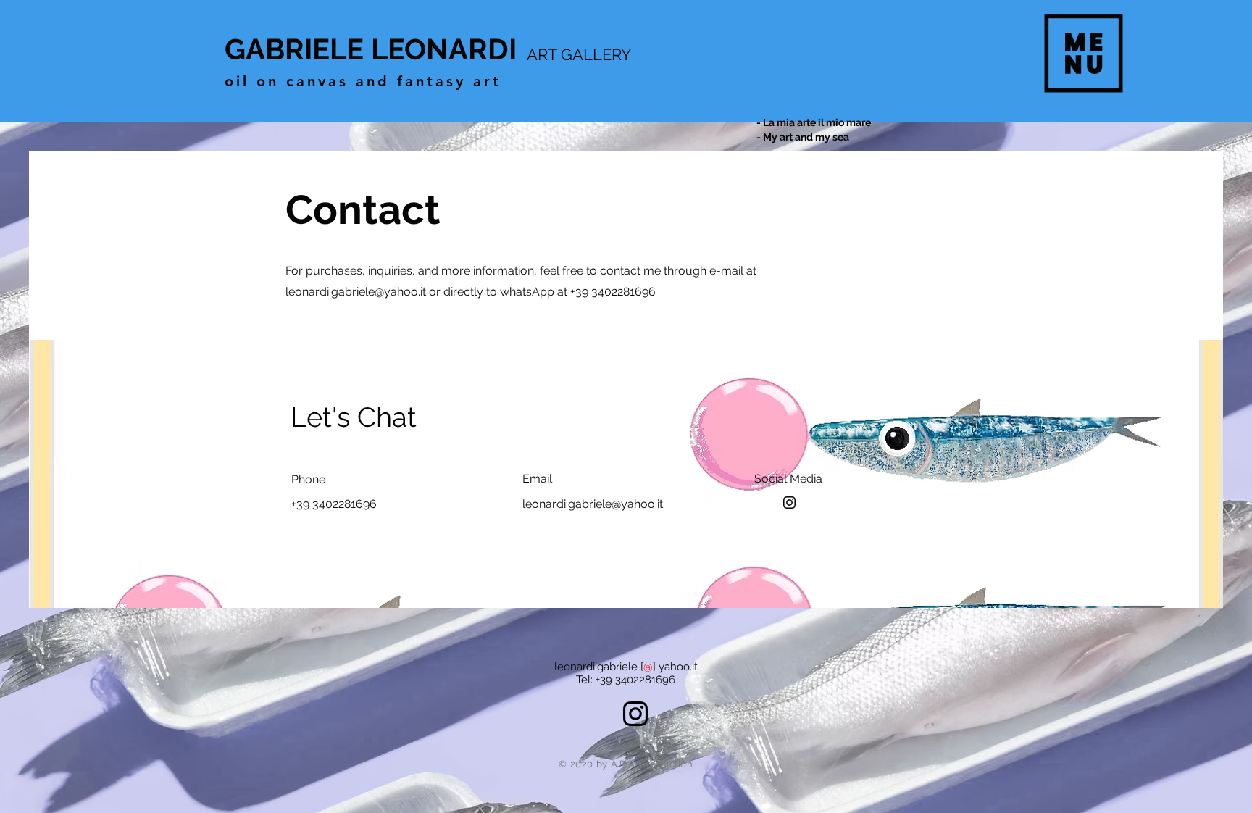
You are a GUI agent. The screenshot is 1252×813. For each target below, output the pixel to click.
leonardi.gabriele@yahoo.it (355, 292)
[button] (1084, 53)
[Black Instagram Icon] (635, 713)
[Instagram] (789, 502)
